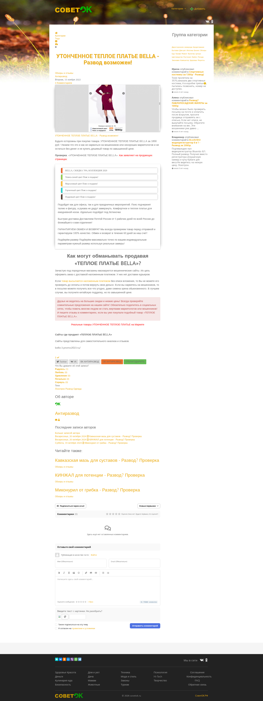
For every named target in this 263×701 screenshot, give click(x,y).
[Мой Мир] (68, 659)
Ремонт (184, 54)
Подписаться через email (72, 506)
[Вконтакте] (201, 660)
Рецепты (201, 60)
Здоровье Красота (65, 672)
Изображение (91, 573)
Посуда (201, 57)
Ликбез (194, 57)
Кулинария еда (63, 680)
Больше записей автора (67, 433)
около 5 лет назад (181, 168)
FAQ (197, 680)
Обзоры (203, 51)
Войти (94, 555)
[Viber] (72, 659)
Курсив (64, 573)
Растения (187, 57)
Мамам (92, 680)
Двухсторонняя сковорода (182, 47)
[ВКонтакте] (60, 659)
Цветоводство (177, 57)
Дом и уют (94, 672)
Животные (94, 684)
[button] (107, 41)
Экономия (176, 60)
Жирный (59, 573)
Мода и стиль (128, 676)
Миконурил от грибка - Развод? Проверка (97, 490)
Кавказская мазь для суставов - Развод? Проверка (107, 460)
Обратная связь (197, 684)
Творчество (160, 680)
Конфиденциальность (199, 676)
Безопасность (63, 684)
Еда (173, 54)
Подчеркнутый (69, 573)
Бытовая (175, 51)
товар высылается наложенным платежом (86, 281)
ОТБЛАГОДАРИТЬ (135, 361)
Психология (160, 672)
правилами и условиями (83, 628)
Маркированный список (103, 573)
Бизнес (196, 51)
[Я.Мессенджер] (56, 659)
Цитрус (198, 54)
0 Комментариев (63, 83)
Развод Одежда (73, 389)
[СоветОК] (73, 9)
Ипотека (190, 51)
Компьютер (184, 60)
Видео (96, 573)
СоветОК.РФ (201, 695)
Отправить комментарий (145, 626)
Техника (125, 672)
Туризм (125, 684)
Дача (91, 676)
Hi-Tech (158, 676)
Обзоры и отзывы (64, 73)
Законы (125, 680)
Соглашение (197, 672)
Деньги (59, 676)
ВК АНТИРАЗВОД (90, 361)
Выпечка (191, 54)
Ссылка (86, 573)
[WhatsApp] (76, 659)
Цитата (73, 573)
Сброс (90, 602)
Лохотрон (60, 389)
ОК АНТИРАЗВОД (112, 361)
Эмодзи (78, 573)
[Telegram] (79, 659)
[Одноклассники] (64, 659)
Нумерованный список (108, 573)
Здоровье (193, 60)
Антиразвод (61, 76)
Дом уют (182, 51)
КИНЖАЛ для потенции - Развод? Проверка (100, 475)
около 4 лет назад (181, 92)
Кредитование (198, 47)
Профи (178, 54)
